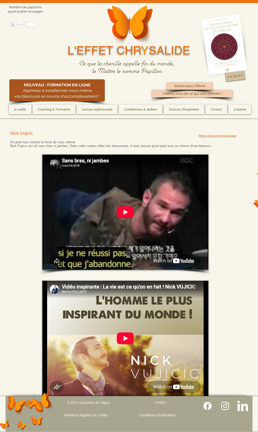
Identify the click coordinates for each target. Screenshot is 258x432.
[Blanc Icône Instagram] (225, 406)
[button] (54, 109)
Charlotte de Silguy (95, 403)
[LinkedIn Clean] (242, 406)
